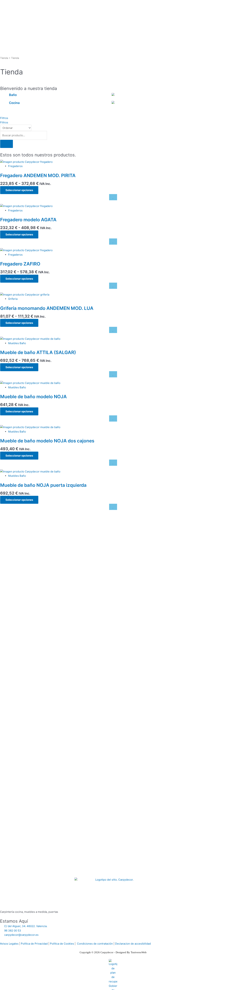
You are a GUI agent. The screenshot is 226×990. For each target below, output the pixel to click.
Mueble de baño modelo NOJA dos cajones (47, 440)
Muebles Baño (17, 343)
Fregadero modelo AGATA (28, 219)
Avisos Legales (9, 943)
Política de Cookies (62, 943)
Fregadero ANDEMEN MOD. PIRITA (38, 175)
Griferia (12, 298)
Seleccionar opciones (19, 190)
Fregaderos (15, 166)
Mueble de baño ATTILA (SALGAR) (38, 352)
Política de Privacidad (34, 943)
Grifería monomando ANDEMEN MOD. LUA (46, 308)
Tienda (4, 58)
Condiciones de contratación (95, 943)
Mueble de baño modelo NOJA (33, 396)
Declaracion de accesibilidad (132, 943)
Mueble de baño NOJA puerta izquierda (43, 485)
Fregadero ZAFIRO (20, 264)
